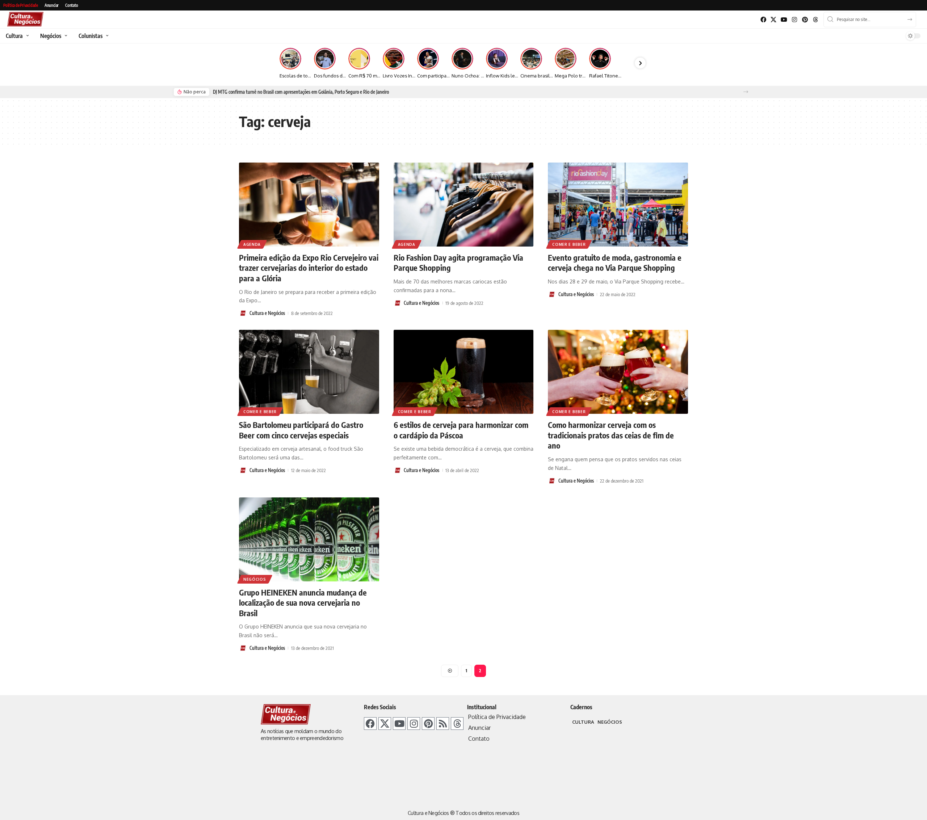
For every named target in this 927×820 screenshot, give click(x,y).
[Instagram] (794, 19)
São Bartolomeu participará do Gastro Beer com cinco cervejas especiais (301, 430)
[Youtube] (784, 19)
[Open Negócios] (65, 36)
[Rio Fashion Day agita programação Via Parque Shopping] (464, 205)
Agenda (252, 244)
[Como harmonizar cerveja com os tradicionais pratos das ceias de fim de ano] (618, 372)
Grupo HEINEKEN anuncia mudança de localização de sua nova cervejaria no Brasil (303, 602)
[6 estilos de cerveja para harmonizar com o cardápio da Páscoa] (464, 372)
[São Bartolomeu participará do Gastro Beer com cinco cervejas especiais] (309, 372)
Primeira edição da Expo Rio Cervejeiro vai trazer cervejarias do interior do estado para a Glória (308, 267)
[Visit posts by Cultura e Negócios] (243, 313)
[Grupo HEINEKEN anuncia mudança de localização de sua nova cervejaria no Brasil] (309, 539)
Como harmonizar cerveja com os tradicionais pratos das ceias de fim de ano (611, 435)
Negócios (254, 579)
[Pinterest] (805, 19)
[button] (745, 91)
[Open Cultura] (27, 36)
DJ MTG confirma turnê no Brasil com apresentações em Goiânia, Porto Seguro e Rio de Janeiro (301, 92)
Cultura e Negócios (267, 313)
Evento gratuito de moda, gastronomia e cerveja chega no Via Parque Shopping (614, 262)
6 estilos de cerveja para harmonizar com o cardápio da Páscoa (461, 430)
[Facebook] (763, 19)
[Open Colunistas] (106, 36)
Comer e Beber (569, 244)
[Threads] (815, 19)
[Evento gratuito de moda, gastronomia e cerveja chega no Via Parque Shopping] (618, 205)
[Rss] (442, 723)
